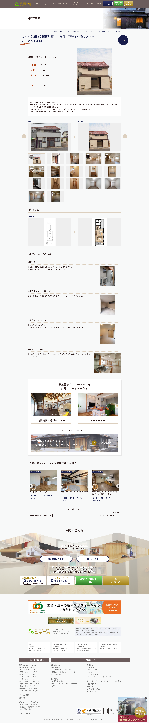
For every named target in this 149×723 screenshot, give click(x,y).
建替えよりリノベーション (29, 686)
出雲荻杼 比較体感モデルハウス (31, 707)
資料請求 (90, 686)
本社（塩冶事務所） (27, 709)
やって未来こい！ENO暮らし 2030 (99, 677)
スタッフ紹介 (92, 670)
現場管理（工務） (58, 681)
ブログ (90, 672)
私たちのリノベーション (46, 3)
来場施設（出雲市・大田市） (76, 3)
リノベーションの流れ (28, 670)
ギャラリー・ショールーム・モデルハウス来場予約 (104, 681)
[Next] (118, 486)
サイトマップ (91, 691)
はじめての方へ (89, 3)
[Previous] (31, 486)
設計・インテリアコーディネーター (64, 683)
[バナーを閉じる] (146, 698)
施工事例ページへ (74, 509)
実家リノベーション (27, 679)
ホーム (38, 3)
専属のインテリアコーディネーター (64, 672)
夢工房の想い (56, 667)
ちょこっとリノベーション (29, 674)
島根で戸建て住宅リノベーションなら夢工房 (62, 720)
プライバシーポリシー (94, 689)
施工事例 (65, 3)
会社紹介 (98, 3)
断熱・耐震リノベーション (29, 681)
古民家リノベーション (28, 677)
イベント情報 (57, 3)
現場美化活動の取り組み (28, 688)
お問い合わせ (91, 684)
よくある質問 (56, 674)
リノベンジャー (93, 674)
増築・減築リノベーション (29, 684)
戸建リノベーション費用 (28, 672)
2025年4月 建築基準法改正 (29, 691)
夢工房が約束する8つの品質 (62, 670)
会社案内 (91, 667)
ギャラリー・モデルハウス (28, 702)
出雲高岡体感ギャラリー (51, 420)
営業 (53, 686)
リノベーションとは (27, 667)
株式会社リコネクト (99, 720)
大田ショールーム (98, 420)
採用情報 (54, 679)
